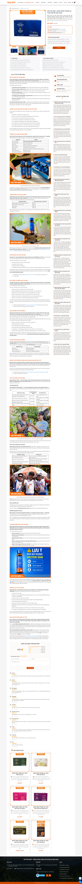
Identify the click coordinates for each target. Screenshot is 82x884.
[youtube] (50, 875)
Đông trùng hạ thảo (15, 8)
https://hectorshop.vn (30, 868)
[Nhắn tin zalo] (80, 878)
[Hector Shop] (10, 8)
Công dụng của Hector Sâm (30, 274)
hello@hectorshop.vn (20, 868)
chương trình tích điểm (31, 635)
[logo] (12, 2)
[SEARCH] (73, 2)
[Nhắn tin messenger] (80, 882)
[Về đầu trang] (80, 354)
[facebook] (47, 875)
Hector (28, 579)
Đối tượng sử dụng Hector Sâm (31, 305)
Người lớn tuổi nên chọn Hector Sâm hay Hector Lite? (35, 372)
